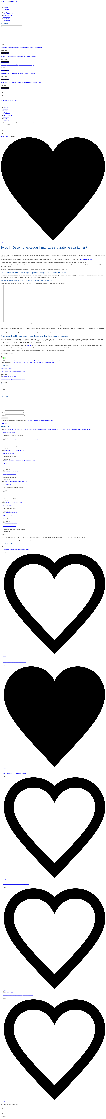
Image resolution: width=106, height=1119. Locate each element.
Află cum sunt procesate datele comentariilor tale (40, 420)
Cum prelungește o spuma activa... (9, 432)
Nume (2, 410)
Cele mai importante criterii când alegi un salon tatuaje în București (17, 65)
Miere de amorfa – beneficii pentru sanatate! (14, 773)
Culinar (5, 12)
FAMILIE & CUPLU (8, 14)
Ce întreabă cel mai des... (7, 505)
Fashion (5, 11)
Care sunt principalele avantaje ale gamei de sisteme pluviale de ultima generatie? (33, 362)
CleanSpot (29, 345)
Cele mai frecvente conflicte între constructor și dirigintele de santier (18, 73)
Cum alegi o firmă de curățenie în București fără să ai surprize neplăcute (18, 56)
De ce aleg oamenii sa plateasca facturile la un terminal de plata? (14, 662)
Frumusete (6, 9)
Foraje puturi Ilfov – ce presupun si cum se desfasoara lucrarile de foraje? (16, 549)
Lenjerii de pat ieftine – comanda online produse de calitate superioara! (13, 371)
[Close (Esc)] (1, 1116)
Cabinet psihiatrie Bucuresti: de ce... (9, 474)
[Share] (2, 1116)
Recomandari (6, 20)
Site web (3, 415)
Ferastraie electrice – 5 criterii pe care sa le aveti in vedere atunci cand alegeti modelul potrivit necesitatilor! (40, 361)
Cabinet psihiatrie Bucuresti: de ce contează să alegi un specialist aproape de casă (21, 82)
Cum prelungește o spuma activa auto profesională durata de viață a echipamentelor (21, 47)
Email (2, 412)
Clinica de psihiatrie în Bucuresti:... (9, 526)
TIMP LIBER (6, 17)
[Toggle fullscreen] (4, 1116)
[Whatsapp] (4, 358)
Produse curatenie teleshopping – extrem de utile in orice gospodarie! (13, 379)
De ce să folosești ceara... (7, 484)
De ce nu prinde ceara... (7, 494)
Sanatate (5, 7)
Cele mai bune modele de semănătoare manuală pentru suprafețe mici (16, 884)
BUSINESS (6, 18)
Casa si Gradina (4, 136)
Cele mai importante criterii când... (9, 453)
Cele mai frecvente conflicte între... (9, 463)
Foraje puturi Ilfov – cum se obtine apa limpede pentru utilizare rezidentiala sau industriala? (16, 386)
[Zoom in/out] (5, 1116)
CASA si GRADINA (8, 15)
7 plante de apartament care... (8, 515)
